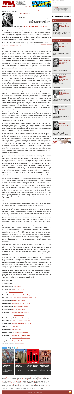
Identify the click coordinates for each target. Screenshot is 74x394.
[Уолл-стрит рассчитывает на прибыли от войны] (21, 356)
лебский (14, 382)
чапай (24, 388)
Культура (4, 10)
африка (28, 377)
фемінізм (43, 386)
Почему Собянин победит (16, 292)
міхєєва (19, 382)
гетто (33, 378)
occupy (4, 377)
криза (27, 26)
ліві (42, 381)
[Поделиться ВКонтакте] (11, 348)
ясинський (40, 388)
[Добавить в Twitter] (14, 348)
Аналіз (8, 11)
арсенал (23, 377)
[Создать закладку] (16, 348)
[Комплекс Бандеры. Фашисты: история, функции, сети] (33, 356)
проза (47, 384)
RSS (54, 0)
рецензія (20, 385)
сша (13, 386)
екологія (4, 379)
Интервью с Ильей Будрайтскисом (21, 335)
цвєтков (17, 388)
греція (37, 378)
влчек (24, 378)
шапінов (34, 388)
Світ (8, 10)
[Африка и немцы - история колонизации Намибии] (8, 356)
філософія (37, 386)
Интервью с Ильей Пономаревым (21, 338)
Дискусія (12, 10)
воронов (29, 378)
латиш (9, 382)
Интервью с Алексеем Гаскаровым (21, 303)
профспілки (5, 385)
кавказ (35, 379)
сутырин (9, 386)
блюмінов (41, 377)
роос (24, 385)
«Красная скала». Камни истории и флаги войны (44, 366)
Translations (13, 11)
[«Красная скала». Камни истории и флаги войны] (45, 356)
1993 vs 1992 (17, 286)
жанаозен (14, 379)
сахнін (15, 27)
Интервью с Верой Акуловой (20, 332)
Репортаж (29, 10)
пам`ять (42, 26)
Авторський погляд (57, 40)
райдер (11, 385)
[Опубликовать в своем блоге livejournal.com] (9, 348)
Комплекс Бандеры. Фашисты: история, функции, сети (32, 366)
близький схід (34, 377)
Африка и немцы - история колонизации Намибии (7, 367)
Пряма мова (18, 10)
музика (45, 382)
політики (47, 26)
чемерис (29, 388)
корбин (28, 381)
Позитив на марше (19, 315)
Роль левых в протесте (18, 300)
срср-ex (19, 27)
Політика (24, 10)
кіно (31, 379)
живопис (20, 379)
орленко (16, 384)
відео (3, 378)
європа (23, 26)
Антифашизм (46, 10)
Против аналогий (19, 343)
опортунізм (37, 26)
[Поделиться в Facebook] (12, 348)
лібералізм (31, 26)
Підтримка (62, 0)
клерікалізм (13, 381)
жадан (9, 379)
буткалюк (47, 377)
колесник (23, 381)
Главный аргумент (14, 326)
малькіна (24, 382)
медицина (35, 382)
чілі (21, 388)
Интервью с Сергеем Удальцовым (21, 320)
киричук (48, 379)
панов (29, 384)
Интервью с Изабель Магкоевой (20, 312)
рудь (27, 385)
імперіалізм (14, 377)
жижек (25, 379)
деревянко (45, 378)
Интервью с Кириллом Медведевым (21, 323)
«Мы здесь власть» (17, 329)
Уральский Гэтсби (19, 289)
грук (41, 378)
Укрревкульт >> (28, 6)
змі (29, 379)
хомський (11, 388)
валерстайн (13, 378)
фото (3, 388)
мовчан (41, 382)
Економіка (35, 10)
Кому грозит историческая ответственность (25, 297)
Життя (40, 10)
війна (7, 378)
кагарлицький (41, 379)
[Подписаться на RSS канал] (18, 348)
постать (43, 384)
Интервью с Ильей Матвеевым (20, 341)
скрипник (36, 385)
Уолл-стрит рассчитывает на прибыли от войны (20, 366)
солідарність (42, 385)
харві (7, 388)
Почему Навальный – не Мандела (22, 294)
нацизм (4, 384)
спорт (48, 385)
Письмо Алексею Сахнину (21, 306)
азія (19, 377)
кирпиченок (6, 381)
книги (18, 381)
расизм (15, 385)
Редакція (57, 0)
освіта (20, 384)
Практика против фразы (18, 309)
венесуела (19, 378)
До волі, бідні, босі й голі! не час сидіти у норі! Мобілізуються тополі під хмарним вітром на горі (21, 3)
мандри (30, 382)
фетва (48, 386)
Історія (4, 11)
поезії (33, 384)
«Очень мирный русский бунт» (22, 317)
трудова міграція (25, 386)
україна (32, 386)
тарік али (17, 386)
